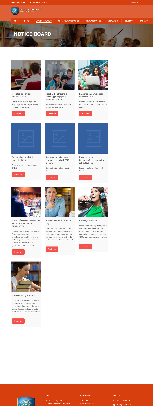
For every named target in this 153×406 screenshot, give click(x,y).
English (135, 2)
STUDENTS (129, 21)
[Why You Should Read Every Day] (60, 202)
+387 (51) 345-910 (29, 2)
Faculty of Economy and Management (58, 404)
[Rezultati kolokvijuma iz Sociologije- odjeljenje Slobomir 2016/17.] (60, 75)
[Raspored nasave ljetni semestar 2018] (26, 138)
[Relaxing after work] (93, 202)
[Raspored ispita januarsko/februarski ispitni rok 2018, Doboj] (93, 138)
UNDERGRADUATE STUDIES (68, 21)
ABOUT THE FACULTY (44, 21)
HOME (26, 21)
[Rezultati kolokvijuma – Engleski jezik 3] (26, 75)
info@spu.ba (42, 2)
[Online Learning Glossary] (26, 277)
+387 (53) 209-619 (124, 405)
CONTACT (144, 21)
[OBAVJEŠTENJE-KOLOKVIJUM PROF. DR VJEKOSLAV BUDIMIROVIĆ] (26, 202)
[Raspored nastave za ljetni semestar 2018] (93, 75)
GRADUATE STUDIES (93, 21)
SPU (16, 21)
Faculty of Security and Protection (57, 401)
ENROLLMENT (113, 21)
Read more (18, 114)
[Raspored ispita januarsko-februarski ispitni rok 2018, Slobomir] (60, 138)
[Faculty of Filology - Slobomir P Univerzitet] (27, 11)
